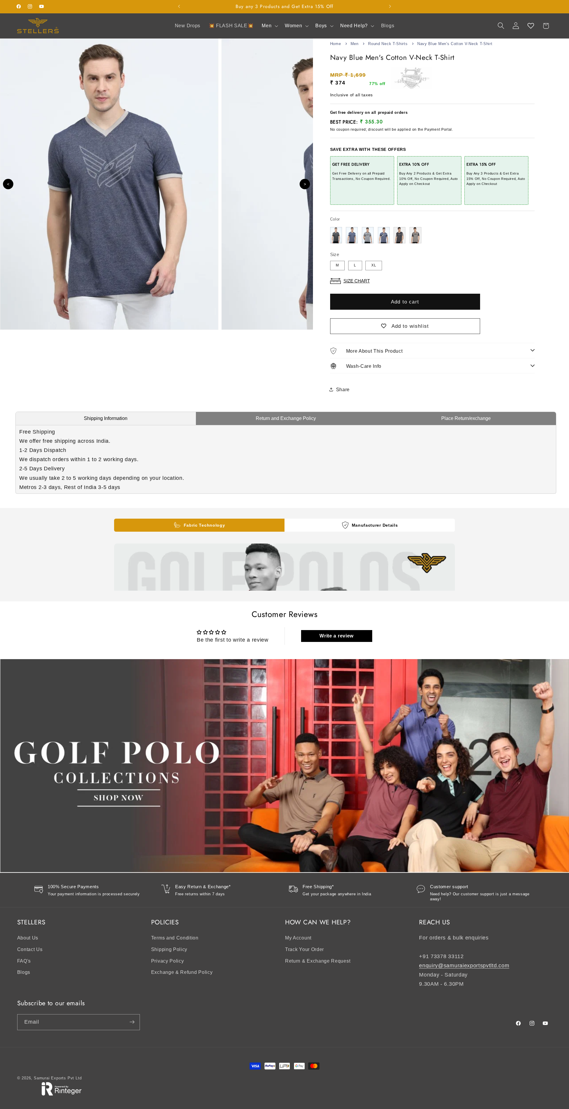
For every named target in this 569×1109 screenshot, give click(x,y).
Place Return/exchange (466, 418)
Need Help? (354, 25)
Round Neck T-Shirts (387, 44)
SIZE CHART (356, 280)
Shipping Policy (169, 949)
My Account (298, 938)
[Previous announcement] (179, 6)
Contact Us (30, 949)
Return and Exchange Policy (286, 418)
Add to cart (405, 302)
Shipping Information (105, 418)
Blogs (23, 972)
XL (373, 265)
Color (335, 219)
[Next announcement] (390, 6)
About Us (28, 938)
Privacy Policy (167, 960)
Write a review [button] (336, 635)
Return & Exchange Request (317, 960)
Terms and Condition (175, 938)
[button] (269, 26)
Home (335, 44)
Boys (321, 25)
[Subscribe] (132, 1022)
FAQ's (24, 960)
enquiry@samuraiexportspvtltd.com (464, 965)
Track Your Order (304, 949)
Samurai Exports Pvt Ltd (58, 1078)
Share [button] (343, 389)
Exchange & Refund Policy (182, 972)
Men (266, 25)
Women (293, 25)
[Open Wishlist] (530, 25)
